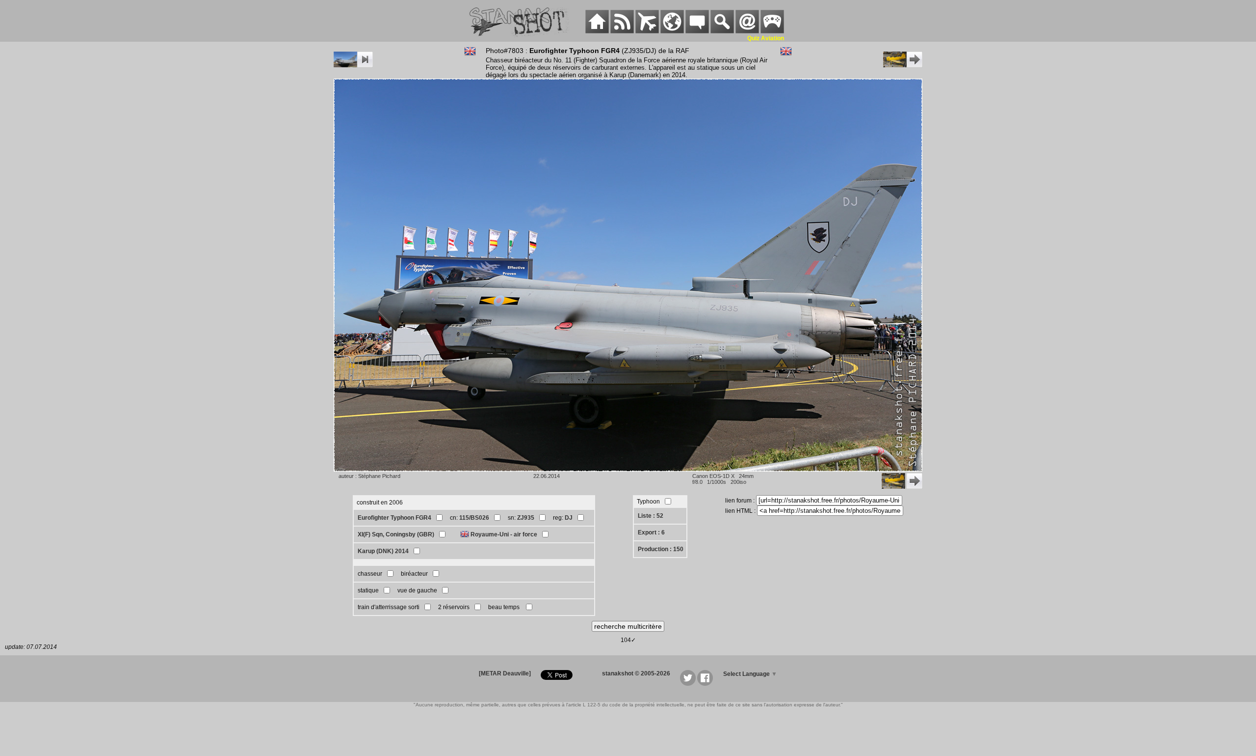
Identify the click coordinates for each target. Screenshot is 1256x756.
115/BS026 (474, 517)
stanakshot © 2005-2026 (636, 673)
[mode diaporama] (353, 65)
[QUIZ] (772, 31)
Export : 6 (651, 532)
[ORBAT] (647, 31)
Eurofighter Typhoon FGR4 (394, 517)
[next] (902, 65)
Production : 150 (660, 549)
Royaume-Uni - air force (504, 534)
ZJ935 (525, 517)
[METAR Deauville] (505, 673)
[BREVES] (622, 31)
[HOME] (597, 31)
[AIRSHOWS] (672, 31)
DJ (569, 517)
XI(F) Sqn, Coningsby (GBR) (396, 534)
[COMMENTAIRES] (697, 31)
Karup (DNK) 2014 (383, 551)
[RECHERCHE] (722, 31)
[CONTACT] (747, 31)
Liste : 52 (650, 515)
